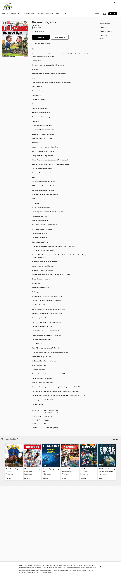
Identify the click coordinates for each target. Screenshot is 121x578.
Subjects (5, 14)
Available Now (29, 14)
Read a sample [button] (60, 37)
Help (115, 2)
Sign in (112, 14)
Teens (64, 14)
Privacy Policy (67, 565)
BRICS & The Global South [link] (106, 469)
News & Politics (105, 31)
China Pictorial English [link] (13, 469)
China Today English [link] (49, 469)
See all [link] (115, 439)
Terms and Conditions (52, 565)
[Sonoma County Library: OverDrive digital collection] (7, 6)
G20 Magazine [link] (85, 469)
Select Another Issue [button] (43, 44)
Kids (57, 14)
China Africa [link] (28, 469)
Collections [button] (15, 14)
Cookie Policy (49, 572)
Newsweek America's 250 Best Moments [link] (69, 469)
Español (40, 14)
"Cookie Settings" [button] (45, 570)
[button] (96, 14)
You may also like (9, 439)
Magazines (49, 14)
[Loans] (104, 14)
